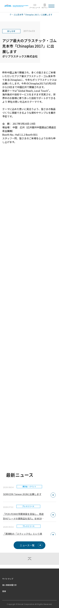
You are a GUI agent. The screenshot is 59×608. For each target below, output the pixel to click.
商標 (4, 591)
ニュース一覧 (27, 545)
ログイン (45, 7)
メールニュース (34, 7)
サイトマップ (7, 578)
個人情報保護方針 (9, 585)
